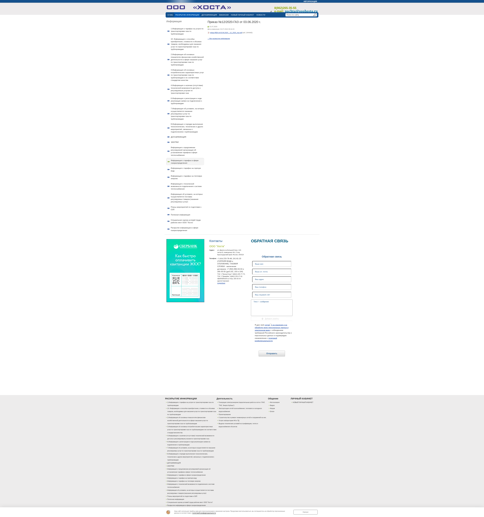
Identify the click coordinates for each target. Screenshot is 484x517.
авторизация (310, 1)
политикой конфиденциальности (204, 513)
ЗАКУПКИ (175, 142)
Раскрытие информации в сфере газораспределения (184, 229)
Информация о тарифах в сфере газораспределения (185, 161)
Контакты (215, 241)
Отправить (271, 353)
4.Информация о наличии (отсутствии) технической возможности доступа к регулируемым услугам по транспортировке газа (187, 89)
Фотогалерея (275, 402)
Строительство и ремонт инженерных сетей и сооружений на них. (242, 417)
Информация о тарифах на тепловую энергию (186, 177)
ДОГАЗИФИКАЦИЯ (209, 15)
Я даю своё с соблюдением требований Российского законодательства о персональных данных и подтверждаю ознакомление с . (273, 333)
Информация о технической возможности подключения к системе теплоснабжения (186, 186)
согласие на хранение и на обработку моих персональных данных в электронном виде (271, 327)
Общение (273, 398)
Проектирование (225, 414)
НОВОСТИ (260, 15)
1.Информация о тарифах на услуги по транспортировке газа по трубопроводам (187, 31)
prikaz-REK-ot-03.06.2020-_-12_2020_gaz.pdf (226, 33)
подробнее (221, 283)
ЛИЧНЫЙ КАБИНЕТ (302, 398)
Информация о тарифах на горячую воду (186, 169)
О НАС (170, 15)
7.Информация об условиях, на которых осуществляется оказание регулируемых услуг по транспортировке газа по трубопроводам (187, 114)
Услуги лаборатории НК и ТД (229, 420)
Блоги (272, 411)
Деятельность (225, 398)
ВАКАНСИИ (224, 15)
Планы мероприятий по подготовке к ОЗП (186, 208)
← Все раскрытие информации (219, 39)
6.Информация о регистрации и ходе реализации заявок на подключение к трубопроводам (186, 101)
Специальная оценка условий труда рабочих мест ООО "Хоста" (186, 221)
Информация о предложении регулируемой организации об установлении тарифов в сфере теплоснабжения (184, 151)
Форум (272, 408)
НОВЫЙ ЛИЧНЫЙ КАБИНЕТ (242, 15)
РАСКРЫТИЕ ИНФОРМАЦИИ (187, 15)
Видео (272, 405)
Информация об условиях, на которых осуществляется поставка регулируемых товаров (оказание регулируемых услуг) (187, 198)
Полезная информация (180, 215)
